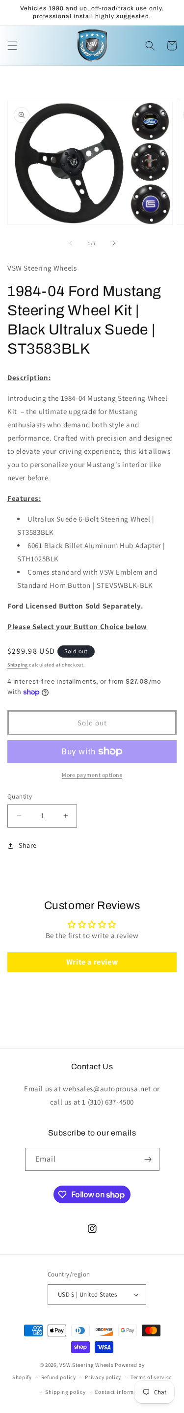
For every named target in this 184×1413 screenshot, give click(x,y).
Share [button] (28, 845)
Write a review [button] (92, 962)
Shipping (17, 665)
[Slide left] (70, 243)
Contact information (121, 1391)
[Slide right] (114, 243)
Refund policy (58, 1377)
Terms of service (151, 1377)
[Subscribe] (148, 1159)
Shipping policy (65, 1391)
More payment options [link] (92, 774)
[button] (12, 45)
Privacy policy (103, 1377)
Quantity (19, 796)
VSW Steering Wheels (86, 1364)
